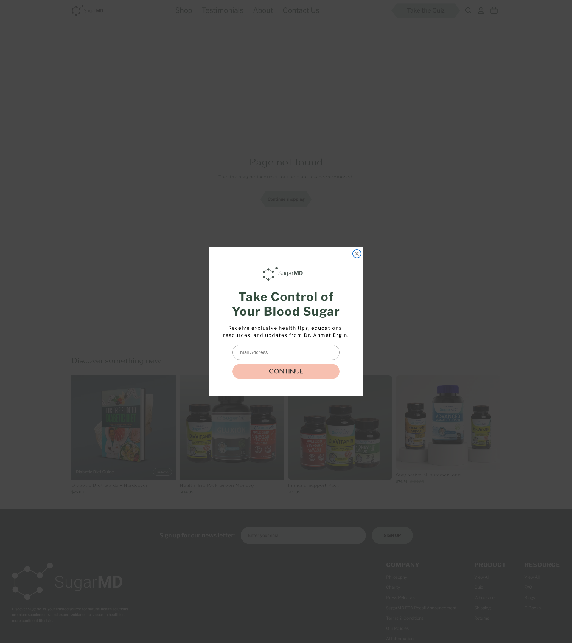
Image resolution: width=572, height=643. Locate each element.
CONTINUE (286, 371)
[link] (284, 274)
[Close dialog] (357, 254)
